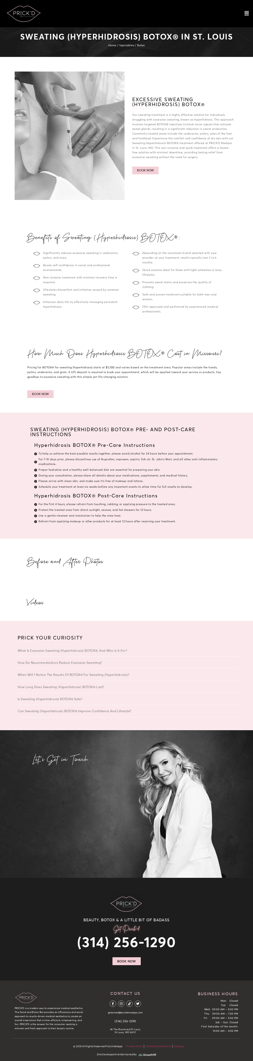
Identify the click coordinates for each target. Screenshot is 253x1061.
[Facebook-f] (113, 1004)
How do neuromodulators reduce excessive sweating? (60, 662)
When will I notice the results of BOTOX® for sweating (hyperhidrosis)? (73, 674)
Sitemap (179, 1046)
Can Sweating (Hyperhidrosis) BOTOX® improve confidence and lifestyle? (74, 711)
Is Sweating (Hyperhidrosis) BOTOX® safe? (50, 699)
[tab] (128, 651)
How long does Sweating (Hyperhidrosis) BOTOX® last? (61, 687)
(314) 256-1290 (126, 943)
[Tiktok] (129, 1004)
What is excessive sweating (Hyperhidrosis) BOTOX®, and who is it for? (72, 650)
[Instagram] (121, 1004)
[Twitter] (138, 1004)
